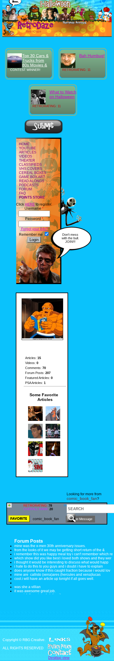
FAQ (22, 193)
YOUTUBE (27, 148)
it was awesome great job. (35, 591)
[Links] (59, 640)
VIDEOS (25, 156)
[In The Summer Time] (53, 437)
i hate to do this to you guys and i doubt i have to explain (58, 566)
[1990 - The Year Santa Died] (35, 472)
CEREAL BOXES (32, 173)
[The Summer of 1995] (35, 455)
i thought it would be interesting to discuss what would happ (61, 562)
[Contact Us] (57, 653)
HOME (24, 144)
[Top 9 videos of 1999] (35, 420)
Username (34, 208)
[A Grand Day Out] (53, 420)
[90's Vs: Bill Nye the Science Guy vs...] (35, 437)
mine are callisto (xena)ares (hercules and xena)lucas (57, 575)
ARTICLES (27, 152)
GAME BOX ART (32, 177)
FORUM (25, 189)
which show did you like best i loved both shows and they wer (62, 558)
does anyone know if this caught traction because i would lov (62, 570)
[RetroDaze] (29, 28)
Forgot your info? (34, 229)
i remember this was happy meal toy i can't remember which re (63, 554)
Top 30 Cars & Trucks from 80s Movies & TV (35, 62)
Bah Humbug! (92, 55)
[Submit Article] (44, 133)
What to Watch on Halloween (62, 94)
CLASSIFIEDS (30, 165)
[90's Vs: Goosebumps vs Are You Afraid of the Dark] (53, 455)
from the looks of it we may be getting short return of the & (59, 550)
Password (34, 219)
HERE (30, 204)
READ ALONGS (31, 181)
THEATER (27, 160)
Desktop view (59, 658)
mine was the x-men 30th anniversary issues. (50, 546)
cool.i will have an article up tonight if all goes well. (54, 579)
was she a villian (27, 587)
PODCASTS (28, 185)
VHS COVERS (30, 169)
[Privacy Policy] (57, 647)
